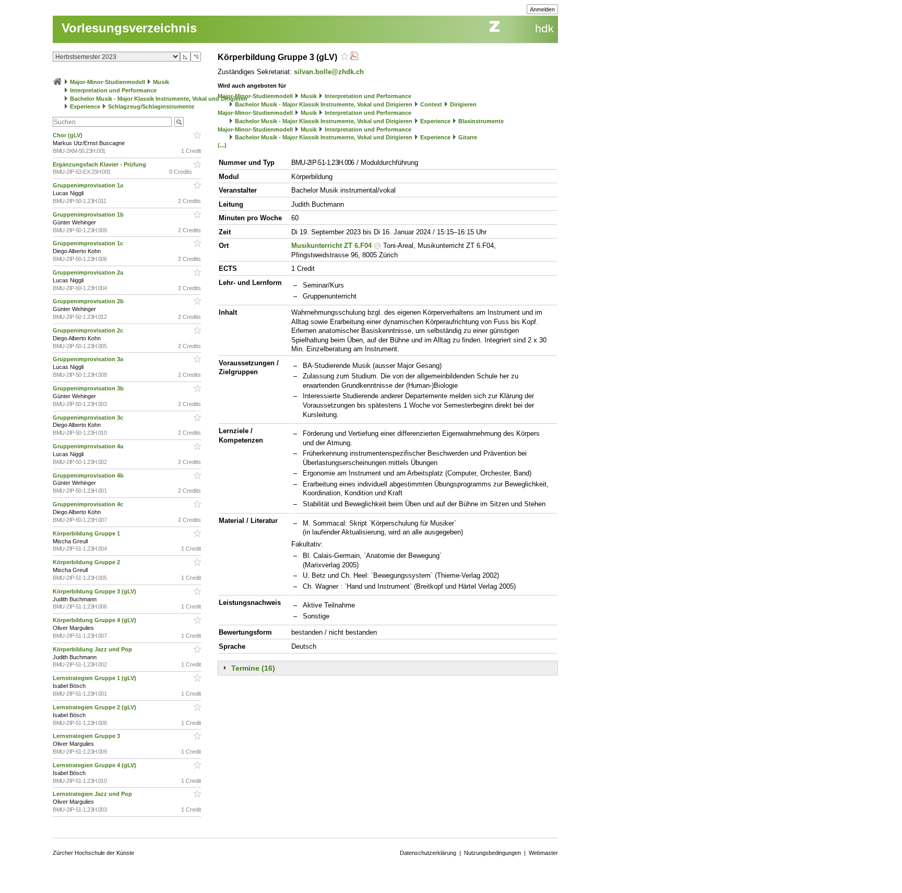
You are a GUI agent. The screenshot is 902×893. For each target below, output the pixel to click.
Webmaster (543, 853)
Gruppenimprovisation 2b (89, 301)
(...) (222, 145)
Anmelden (542, 9)
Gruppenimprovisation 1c (89, 243)
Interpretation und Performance (113, 90)
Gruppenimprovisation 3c (89, 417)
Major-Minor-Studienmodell (107, 82)
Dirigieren (463, 104)
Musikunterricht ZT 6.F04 (331, 245)
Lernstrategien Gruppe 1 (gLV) (95, 678)
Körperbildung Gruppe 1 (87, 533)
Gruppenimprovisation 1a (89, 185)
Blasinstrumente (481, 121)
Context (431, 104)
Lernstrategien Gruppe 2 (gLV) (95, 707)
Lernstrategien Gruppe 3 (87, 736)
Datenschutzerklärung (428, 853)
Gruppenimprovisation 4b (89, 475)
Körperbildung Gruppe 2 (87, 562)
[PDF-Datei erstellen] (354, 57)
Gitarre (467, 137)
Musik (161, 82)
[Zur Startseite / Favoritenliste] (57, 82)
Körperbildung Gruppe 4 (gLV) (95, 620)
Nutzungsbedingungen (492, 853)
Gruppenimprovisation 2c (89, 330)
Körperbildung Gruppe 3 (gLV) (95, 591)
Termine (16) (253, 668)
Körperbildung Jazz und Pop (93, 649)
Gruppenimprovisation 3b (89, 388)
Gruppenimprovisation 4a (89, 446)
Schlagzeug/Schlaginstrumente (151, 106)
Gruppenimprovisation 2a (89, 272)
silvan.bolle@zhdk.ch (329, 72)
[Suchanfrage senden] (179, 122)
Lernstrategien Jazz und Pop (93, 794)
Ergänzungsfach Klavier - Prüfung (100, 164)
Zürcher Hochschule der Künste (93, 853)
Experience (85, 106)
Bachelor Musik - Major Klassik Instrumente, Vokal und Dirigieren (158, 99)
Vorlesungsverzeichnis (129, 28)
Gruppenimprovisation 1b (89, 214)
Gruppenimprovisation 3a (89, 359)
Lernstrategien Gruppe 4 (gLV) (95, 765)
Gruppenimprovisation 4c (89, 504)
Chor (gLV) (68, 135)
